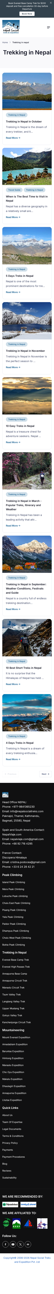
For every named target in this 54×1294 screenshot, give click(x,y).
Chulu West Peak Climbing (16, 937)
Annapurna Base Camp (14, 973)
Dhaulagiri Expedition (13, 1086)
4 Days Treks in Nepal (20, 742)
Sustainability (9, 1177)
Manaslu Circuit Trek (13, 987)
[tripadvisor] (28, 1244)
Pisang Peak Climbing (14, 910)
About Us (7, 1115)
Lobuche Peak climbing (15, 896)
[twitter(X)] (20, 1244)
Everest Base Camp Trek (15, 959)
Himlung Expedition (12, 1058)
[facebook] (5, 1244)
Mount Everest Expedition (16, 1037)
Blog (4, 1163)
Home (5, 42)
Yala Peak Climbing (12, 916)
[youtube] (13, 1244)
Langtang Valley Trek (13, 1001)
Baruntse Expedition (13, 1051)
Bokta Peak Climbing (13, 944)
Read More (12, 137)
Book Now (27, 13)
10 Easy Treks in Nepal (20, 425)
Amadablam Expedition (15, 1044)
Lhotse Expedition (12, 1100)
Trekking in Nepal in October (24, 121)
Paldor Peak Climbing (14, 923)
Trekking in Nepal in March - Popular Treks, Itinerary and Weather (23, 505)
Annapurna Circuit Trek (14, 980)
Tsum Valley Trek (11, 994)
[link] (27, 91)
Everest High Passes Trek (16, 966)
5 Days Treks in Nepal (19, 275)
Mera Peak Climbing (13, 889)
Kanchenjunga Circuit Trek (16, 1022)
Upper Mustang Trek (13, 1008)
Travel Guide (14, 190)
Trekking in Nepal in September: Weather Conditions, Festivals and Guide (26, 588)
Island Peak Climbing (13, 882)
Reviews (6, 1170)
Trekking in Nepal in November (25, 350)
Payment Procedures (13, 1156)
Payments (7, 1149)
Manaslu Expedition (12, 1065)
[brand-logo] (11, 27)
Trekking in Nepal (16, 115)
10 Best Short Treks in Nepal (23, 667)
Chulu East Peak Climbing (16, 903)
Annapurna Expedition (14, 1093)
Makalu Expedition (12, 1079)
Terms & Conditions (12, 1135)
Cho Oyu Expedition (13, 1072)
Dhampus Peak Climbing (15, 930)
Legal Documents (11, 1129)
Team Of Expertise (12, 1122)
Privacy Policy (10, 1142)
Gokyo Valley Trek (12, 1015)
